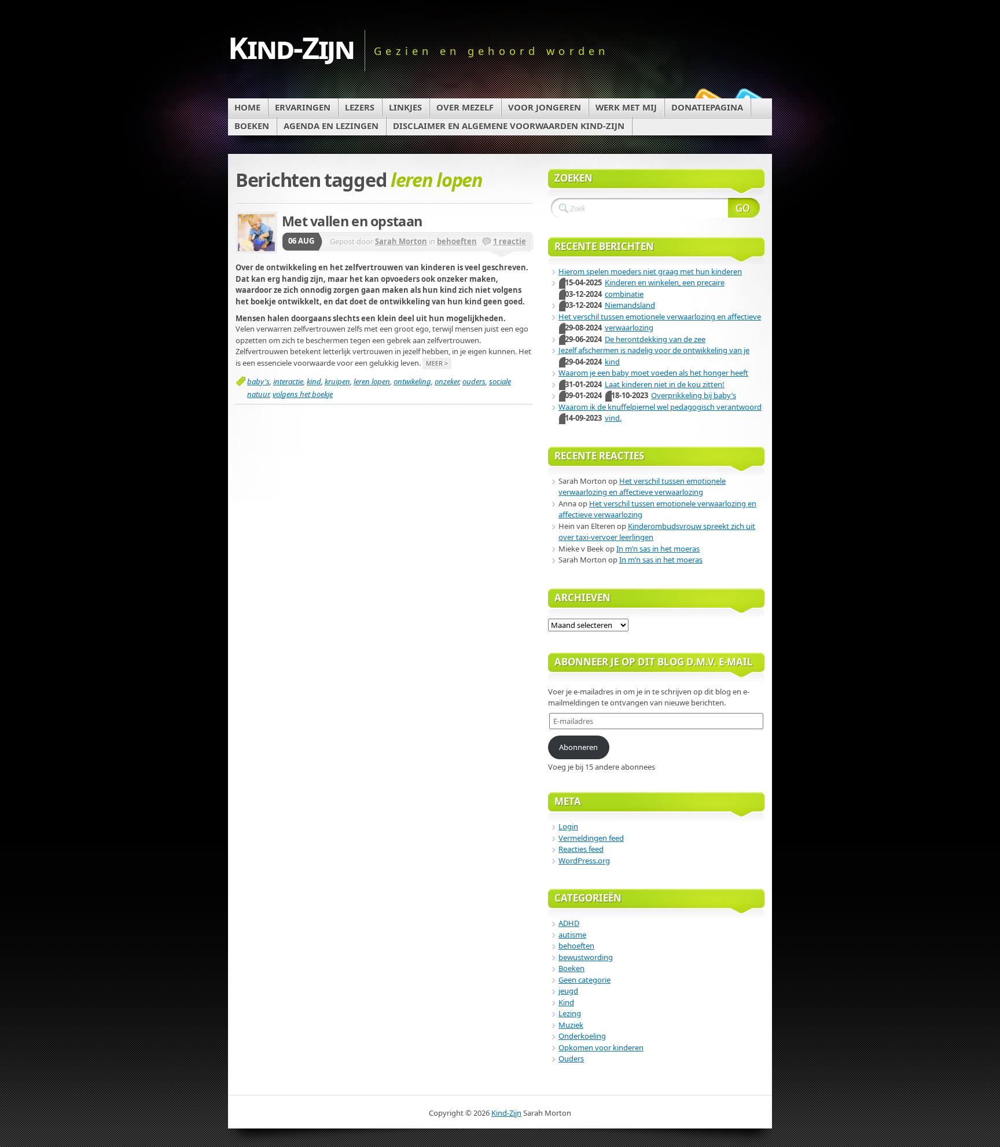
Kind (566, 1002)
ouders (474, 381)
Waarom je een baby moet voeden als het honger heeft (653, 372)
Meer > (437, 363)
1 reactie (509, 241)
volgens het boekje (303, 394)
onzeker (447, 381)
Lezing (569, 1013)
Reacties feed (581, 849)
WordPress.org (584, 860)
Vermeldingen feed (591, 838)
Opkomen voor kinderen (601, 1047)
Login (568, 826)
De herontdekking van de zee (655, 339)
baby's (258, 381)
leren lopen (372, 381)
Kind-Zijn (291, 47)
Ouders (571, 1058)
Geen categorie (584, 980)
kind (314, 381)
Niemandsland (630, 305)
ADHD (568, 923)
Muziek (570, 1025)
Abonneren (578, 747)
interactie (288, 381)
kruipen (337, 381)
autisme (572, 934)
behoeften (457, 241)
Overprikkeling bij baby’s (693, 395)
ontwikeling (412, 381)
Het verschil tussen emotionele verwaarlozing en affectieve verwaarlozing (642, 487)
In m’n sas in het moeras (658, 548)
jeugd (568, 991)
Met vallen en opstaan (352, 221)
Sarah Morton (401, 241)
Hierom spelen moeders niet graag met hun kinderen (650, 271)
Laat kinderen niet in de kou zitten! (665, 384)
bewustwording (585, 957)
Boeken (571, 968)
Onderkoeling (582, 1036)
